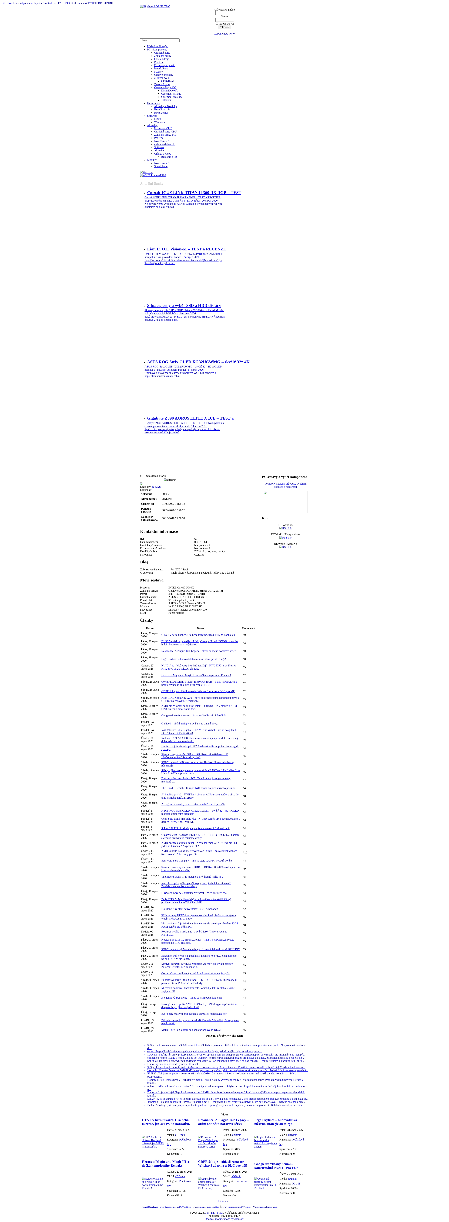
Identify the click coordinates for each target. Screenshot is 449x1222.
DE (111, 3)
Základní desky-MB (165, 134)
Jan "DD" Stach (214, 1212)
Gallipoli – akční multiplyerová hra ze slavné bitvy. (189, 723)
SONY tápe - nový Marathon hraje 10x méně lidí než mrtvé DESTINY (200, 949)
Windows (159, 122)
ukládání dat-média (164, 144)
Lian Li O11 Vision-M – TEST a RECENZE (186, 249)
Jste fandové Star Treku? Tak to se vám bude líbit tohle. (192, 997)
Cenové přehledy (163, 74)
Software (152, 115)
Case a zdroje (161, 58)
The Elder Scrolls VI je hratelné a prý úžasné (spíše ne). (192, 876)
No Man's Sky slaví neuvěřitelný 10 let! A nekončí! (189, 908)
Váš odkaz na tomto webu (265, 1207)
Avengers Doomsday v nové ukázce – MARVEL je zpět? (193, 804)
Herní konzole (162, 109)
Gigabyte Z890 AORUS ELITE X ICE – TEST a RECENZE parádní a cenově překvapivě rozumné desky (200, 836)
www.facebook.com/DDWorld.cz (175, 1207)
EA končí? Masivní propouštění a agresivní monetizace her (193, 1013)
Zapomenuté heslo (224, 33)
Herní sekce (153, 103)
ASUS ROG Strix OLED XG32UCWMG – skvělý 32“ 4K (198, 362)
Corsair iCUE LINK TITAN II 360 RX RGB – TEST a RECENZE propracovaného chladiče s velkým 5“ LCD (199, 683)
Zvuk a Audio (162, 84)
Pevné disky (161, 68)
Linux (157, 118)
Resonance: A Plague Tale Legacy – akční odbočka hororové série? (198, 650)
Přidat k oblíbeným (157, 46)
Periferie (158, 62)
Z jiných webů (162, 77)
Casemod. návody (171, 93)
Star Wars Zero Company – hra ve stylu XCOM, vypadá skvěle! (197, 860)
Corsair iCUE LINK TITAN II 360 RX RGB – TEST (194, 192)
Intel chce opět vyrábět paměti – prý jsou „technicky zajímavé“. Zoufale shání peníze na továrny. (196, 885)
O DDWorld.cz (10, 3)
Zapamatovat (226, 23)
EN (107, 3)
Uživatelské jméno (224, 9)
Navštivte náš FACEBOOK (57, 3)
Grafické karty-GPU (165, 131)
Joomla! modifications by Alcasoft (224, 1218)
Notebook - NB (163, 140)
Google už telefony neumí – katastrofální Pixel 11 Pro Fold (193, 715)
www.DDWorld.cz (149, 1207)
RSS (102, 3)
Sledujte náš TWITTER (86, 3)
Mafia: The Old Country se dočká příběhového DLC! (191, 1029)
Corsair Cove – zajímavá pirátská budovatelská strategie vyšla (195, 973)
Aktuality (152, 125)
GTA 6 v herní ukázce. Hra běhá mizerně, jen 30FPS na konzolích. (198, 634)
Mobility (152, 159)
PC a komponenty (157, 49)
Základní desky (162, 55)
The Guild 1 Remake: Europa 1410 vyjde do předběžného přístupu (198, 788)
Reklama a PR (169, 156)
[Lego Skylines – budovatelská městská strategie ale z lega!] (266, 1146)
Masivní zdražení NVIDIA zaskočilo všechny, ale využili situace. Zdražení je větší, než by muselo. (197, 965)
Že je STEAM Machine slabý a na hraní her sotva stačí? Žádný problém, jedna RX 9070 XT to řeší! (196, 901)
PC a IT (296, 1183)
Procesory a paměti (164, 65)
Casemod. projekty (171, 96)
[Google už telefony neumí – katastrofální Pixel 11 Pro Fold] (266, 1188)
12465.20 (156, 487)
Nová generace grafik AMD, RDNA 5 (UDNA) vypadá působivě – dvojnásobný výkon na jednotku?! (198, 1006)
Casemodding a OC (165, 87)
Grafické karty (162, 52)
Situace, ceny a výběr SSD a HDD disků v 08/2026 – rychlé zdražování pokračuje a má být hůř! (194, 756)
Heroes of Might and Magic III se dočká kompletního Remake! (196, 675)
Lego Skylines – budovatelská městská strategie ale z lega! (193, 659)
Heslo (224, 16)
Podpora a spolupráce (30, 3)
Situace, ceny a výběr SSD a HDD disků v (184, 305)
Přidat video (224, 1201)
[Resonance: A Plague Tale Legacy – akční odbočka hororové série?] (210, 1146)
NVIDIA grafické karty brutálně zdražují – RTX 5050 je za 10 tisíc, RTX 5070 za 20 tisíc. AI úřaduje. (198, 667)
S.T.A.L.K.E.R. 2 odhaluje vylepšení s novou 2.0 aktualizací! (195, 828)
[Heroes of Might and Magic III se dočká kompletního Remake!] (153, 1188)
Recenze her (161, 112)
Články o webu (162, 153)
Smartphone (160, 166)
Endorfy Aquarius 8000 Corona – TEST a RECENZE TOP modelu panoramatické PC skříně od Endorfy (199, 981)
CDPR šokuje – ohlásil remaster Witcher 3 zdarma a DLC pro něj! (198, 691)
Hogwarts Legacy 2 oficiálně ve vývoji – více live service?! (194, 892)
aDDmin (180, 1134)
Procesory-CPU (163, 128)
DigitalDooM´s (169, 90)
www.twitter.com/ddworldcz (206, 1207)
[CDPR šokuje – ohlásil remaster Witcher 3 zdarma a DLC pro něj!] (210, 1188)
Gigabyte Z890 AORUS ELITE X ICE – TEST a (190, 418)
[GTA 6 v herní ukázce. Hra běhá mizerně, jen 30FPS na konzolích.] (153, 1146)
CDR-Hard (167, 81)
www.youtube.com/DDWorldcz (235, 1207)
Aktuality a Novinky (165, 106)
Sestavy (158, 71)
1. (152, 490)
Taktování (166, 99)
